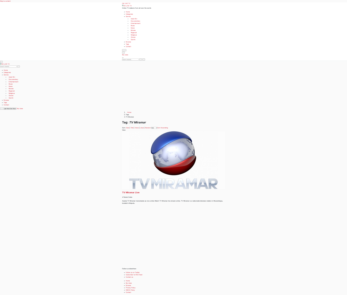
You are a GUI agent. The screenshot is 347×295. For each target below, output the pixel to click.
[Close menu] (1, 62)
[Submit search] (140, 59)
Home (128, 12)
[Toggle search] (123, 52)
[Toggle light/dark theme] (124, 50)
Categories (129, 14)
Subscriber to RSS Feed (134, 275)
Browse (128, 42)
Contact (128, 46)
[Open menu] (123, 57)
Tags (127, 44)
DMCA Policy (130, 290)
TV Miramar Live (130, 192)
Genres (128, 16)
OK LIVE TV (126, 3)
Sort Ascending (162, 128)
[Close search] (143, 59)
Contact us (129, 277)
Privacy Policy (130, 288)
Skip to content (5, 1)
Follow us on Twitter (133, 272)
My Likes (125, 55)
